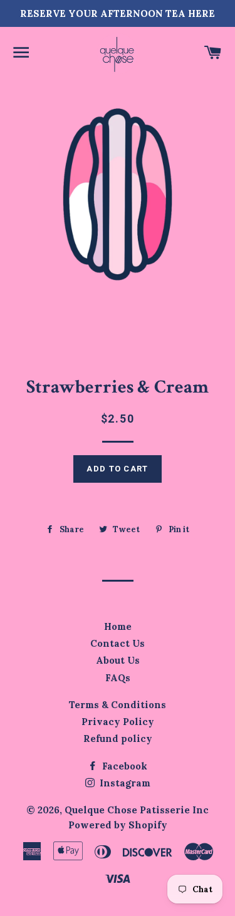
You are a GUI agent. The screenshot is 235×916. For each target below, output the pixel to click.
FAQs (117, 678)
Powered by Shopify (117, 825)
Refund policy (117, 738)
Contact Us (117, 643)
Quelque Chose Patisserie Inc (137, 810)
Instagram (123, 783)
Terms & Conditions (117, 705)
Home (118, 626)
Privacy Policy (117, 722)
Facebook (123, 766)
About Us (118, 660)
